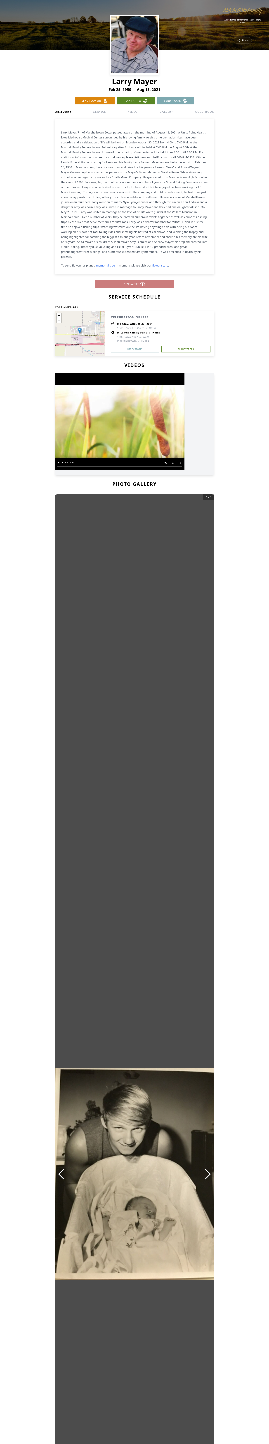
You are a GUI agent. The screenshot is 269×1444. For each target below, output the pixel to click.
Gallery (166, 111)
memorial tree (105, 265)
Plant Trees (186, 349)
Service (99, 111)
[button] (80, 330)
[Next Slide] (208, 1174)
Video (133, 111)
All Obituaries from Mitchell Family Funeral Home (242, 21)
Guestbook (204, 111)
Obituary (63, 111)
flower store (160, 265)
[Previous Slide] (61, 1174)
